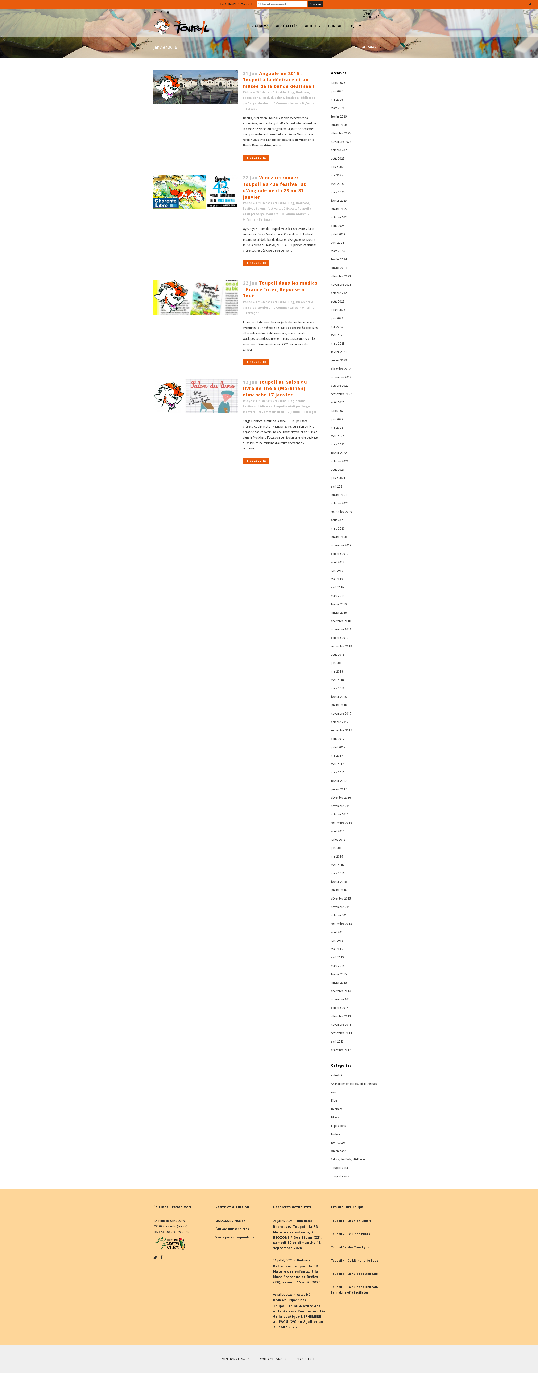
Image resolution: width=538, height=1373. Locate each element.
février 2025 (339, 200)
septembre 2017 (341, 730)
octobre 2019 (339, 553)
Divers (335, 1117)
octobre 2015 (339, 915)
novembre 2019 (341, 545)
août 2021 (337, 469)
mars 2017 (338, 772)
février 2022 (339, 453)
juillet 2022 (338, 410)
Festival (267, 97)
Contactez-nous (273, 1359)
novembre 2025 (341, 141)
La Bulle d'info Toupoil (236, 4)
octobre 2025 (339, 150)
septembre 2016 (341, 823)
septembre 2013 (341, 1033)
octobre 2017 (339, 722)
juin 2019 (337, 570)
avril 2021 (337, 486)
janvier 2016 (339, 890)
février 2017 (339, 780)
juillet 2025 (338, 167)
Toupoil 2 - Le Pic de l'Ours (350, 1234)
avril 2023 (337, 335)
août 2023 (337, 301)
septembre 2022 (341, 394)
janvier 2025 (339, 209)
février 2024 (339, 259)
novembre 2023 (341, 284)
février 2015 (339, 974)
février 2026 (339, 116)
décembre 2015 (341, 898)
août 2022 (337, 402)
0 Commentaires (286, 103)
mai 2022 (337, 427)
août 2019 (337, 562)
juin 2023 (337, 318)
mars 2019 (338, 595)
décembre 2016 (341, 797)
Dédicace (302, 92)
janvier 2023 (339, 360)
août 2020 (337, 520)
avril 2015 (337, 957)
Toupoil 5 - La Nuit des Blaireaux (354, 1273)
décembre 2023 (341, 276)
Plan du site (306, 1359)
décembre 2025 (341, 133)
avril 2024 (337, 242)
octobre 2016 (339, 814)
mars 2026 (338, 108)
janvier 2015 (339, 982)
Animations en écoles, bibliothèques (354, 1083)
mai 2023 (337, 326)
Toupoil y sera (340, 1176)
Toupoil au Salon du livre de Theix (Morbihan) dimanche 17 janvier (275, 388)
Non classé (338, 1142)
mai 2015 (337, 949)
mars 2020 (338, 528)
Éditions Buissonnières (232, 1229)
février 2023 (339, 352)
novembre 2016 (341, 806)
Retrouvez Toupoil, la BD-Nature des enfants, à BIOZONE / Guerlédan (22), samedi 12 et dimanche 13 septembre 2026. (297, 1237)
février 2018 (339, 696)
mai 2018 (337, 671)
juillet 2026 (338, 83)
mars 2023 (338, 343)
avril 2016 (337, 865)
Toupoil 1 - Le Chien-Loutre (351, 1220)
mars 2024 (338, 251)
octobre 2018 (339, 638)
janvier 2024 (339, 268)
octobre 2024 (339, 217)
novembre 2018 (341, 629)
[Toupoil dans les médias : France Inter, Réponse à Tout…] (195, 297)
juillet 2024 (338, 234)
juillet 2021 (338, 478)
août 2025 (337, 158)
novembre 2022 (341, 377)
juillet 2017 (338, 747)
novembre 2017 (341, 713)
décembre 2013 (341, 1016)
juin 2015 (337, 940)
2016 (371, 47)
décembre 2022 (341, 368)
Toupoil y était (284, 406)
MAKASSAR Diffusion (230, 1220)
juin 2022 (337, 419)
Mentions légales (236, 1359)
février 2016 (339, 881)
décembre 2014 (341, 991)
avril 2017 (337, 764)
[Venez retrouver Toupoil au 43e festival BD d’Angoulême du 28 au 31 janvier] (195, 192)
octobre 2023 (339, 293)
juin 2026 (337, 91)
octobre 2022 (339, 385)
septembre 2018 (341, 646)
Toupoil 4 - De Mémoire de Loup (354, 1260)
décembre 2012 (341, 1050)
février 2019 (339, 604)
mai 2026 (337, 99)
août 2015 (337, 932)
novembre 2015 (341, 907)
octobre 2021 (339, 461)
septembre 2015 (341, 923)
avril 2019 (337, 587)
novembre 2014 (341, 999)
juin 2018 (337, 663)
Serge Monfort (259, 103)
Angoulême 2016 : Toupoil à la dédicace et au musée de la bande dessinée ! (278, 80)
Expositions (251, 97)
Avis (333, 1092)
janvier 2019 (339, 612)
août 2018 (337, 654)
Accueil (360, 47)
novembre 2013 (341, 1024)
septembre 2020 (341, 511)
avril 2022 (337, 436)
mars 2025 (338, 192)
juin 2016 (337, 848)
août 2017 (337, 738)
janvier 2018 (339, 705)
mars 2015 (338, 965)
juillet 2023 (338, 310)
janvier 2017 (339, 789)
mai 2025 (337, 175)
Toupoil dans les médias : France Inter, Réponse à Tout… (280, 289)
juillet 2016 (338, 839)
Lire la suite (256, 157)
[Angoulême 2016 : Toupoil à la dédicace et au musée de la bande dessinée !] (195, 87)
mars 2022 (338, 444)
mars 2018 (338, 688)
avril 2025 (337, 183)
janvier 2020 (339, 537)
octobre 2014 (339, 1008)
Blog (291, 92)
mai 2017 (337, 755)
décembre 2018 (341, 621)
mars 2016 (338, 873)
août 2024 (337, 225)
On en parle (304, 302)
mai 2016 (337, 856)
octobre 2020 (339, 503)
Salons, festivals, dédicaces (295, 97)
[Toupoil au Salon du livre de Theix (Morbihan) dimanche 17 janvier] (195, 396)
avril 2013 (337, 1041)
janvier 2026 (339, 125)
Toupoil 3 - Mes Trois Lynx (350, 1247)
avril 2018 (337, 680)
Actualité (279, 92)
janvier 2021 (339, 495)
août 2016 (337, 831)
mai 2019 (337, 579)
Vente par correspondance (235, 1237)
